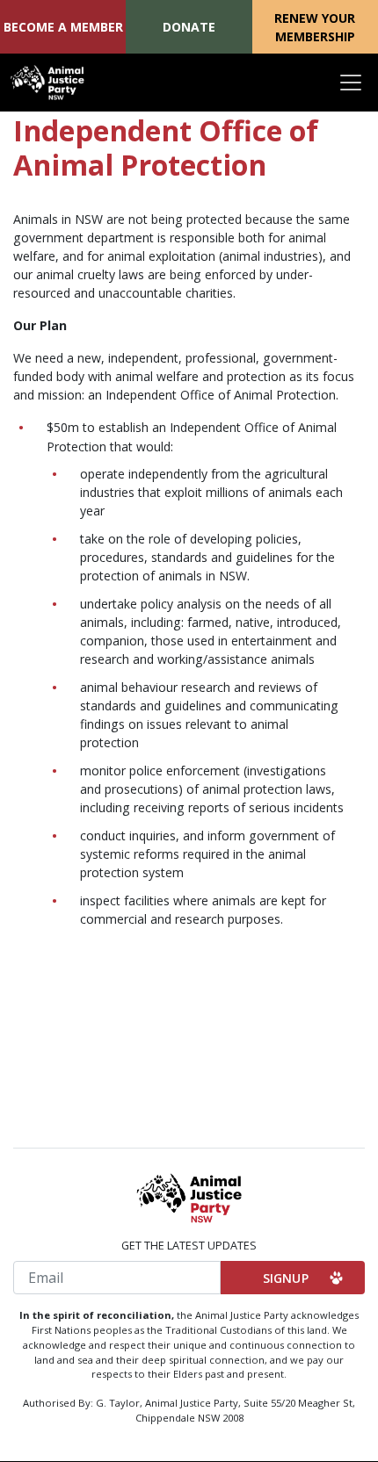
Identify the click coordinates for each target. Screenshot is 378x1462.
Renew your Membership (314, 27)
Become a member (63, 26)
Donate (189, 26)
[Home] (47, 82)
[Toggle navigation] (350, 82)
